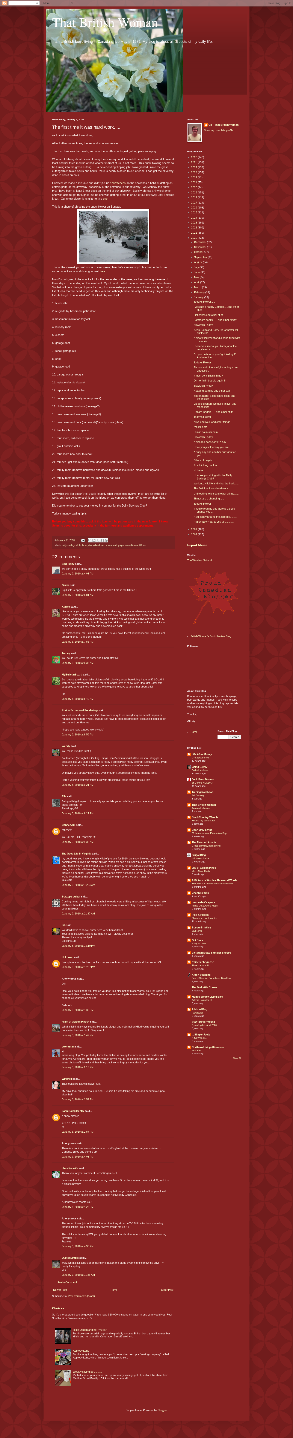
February (199, 292)
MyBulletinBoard (72, 674)
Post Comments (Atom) (81, 1296)
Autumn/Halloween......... (204, 808)
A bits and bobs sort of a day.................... (216, 442)
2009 (194, 529)
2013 (194, 222)
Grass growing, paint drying (206, 845)
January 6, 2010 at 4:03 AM (78, 573)
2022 (194, 177)
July (196, 267)
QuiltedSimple (70, 1257)
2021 (194, 182)
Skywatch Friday (203, 324)
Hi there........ (201, 470)
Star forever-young (203, 1021)
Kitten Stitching (201, 974)
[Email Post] (83, 540)
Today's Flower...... (204, 301)
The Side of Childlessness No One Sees (213, 883)
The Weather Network (200, 560)
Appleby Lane (81, 1350)
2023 (194, 172)
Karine (66, 606)
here (102, 271)
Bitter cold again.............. (208, 460)
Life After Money (202, 754)
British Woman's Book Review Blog (210, 636)
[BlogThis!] (94, 540)
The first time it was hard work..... (212, 488)
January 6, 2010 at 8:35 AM (78, 663)
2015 (194, 212)
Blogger (162, 1410)
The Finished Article (204, 842)
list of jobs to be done (93, 545)
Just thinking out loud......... (209, 465)
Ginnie (65, 585)
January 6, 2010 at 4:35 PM (78, 1246)
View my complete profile (218, 130)
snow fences (118, 183)
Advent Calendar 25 (202, 1000)
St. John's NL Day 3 (202, 782)
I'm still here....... (203, 427)
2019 (194, 192)
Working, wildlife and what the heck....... (216, 483)
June (197, 272)
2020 (194, 187)
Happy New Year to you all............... (214, 521)
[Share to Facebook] (102, 540)
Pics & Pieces (200, 914)
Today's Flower (202, 362)
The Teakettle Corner (204, 987)
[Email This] (90, 540)
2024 (194, 167)
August (198, 262)
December (200, 242)
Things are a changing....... (209, 498)
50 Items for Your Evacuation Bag (209, 833)
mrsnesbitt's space (203, 902)
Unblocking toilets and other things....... (216, 493)
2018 (194, 197)
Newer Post (60, 1289)
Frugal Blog (199, 855)
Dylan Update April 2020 (204, 1025)
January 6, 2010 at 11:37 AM (78, 913)
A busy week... (199, 1038)
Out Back (197, 940)
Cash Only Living (202, 830)
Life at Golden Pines (204, 867)
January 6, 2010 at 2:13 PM (78, 1067)
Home (114, 1289)
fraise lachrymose (203, 962)
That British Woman (105, 22)
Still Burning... (199, 795)
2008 (194, 534)
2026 (194, 157)
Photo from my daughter (204, 918)
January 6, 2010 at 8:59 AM (78, 734)
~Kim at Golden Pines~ (75, 1021)
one (105, 198)
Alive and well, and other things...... (214, 422)
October (199, 252)
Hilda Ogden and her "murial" (90, 1329)
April (197, 282)
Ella (64, 796)
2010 (194, 237)
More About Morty (201, 871)
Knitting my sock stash (203, 820)
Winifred (67, 1078)
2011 (194, 232)
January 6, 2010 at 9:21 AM (78, 784)
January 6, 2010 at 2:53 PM (78, 1099)
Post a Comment (67, 1282)
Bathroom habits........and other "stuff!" (215, 320)
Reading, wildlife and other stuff (212, 390)
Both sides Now (200, 770)
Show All (237, 1058)
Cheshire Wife (200, 892)
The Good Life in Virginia (76, 853)
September (201, 257)
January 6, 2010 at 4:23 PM (78, 1206)
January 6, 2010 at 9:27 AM (78, 813)
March (198, 287)
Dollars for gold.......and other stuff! (213, 411)
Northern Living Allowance (208, 1047)
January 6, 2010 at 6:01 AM (78, 595)
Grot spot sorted (200, 757)
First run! (196, 1050)
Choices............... (64, 1308)
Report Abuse (197, 545)
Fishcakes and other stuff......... (211, 315)
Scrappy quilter (71, 896)
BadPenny (68, 563)
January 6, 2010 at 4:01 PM (78, 1156)
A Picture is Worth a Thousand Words (214, 880)
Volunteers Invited (201, 858)
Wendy (66, 746)
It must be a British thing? (208, 375)
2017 (194, 202)
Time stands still (200, 965)
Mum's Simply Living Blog (207, 996)
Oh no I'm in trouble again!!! (209, 380)
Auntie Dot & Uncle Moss (205, 905)
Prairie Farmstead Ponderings (80, 710)
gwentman (68, 1046)
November (200, 247)
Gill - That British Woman (223, 124)
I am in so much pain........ (208, 432)
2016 (194, 207)
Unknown (67, 957)
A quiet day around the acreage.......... (215, 516)
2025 (194, 162)
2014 (194, 217)
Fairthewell (197, 1012)
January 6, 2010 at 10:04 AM (78, 885)
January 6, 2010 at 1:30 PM (78, 1010)
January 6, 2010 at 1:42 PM (78, 1035)
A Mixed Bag (199, 1009)
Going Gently (199, 767)
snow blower (131, 545)
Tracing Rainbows (202, 792)
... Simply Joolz (201, 1034)
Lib (63, 925)
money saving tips (114, 545)
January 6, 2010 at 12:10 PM (78, 945)
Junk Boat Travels (203, 779)
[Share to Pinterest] (106, 540)
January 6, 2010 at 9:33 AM (78, 842)
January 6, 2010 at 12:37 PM (78, 967)
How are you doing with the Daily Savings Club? (213, 477)
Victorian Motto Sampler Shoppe (211, 952)
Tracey (66, 653)
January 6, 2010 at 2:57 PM (78, 1131)
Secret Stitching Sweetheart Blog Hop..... (213, 978)
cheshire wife (70, 1168)
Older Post (167, 1289)
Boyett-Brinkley (201, 927)
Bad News (197, 931)
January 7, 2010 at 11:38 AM (78, 1274)
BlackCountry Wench (205, 817)
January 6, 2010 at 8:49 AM (78, 698)
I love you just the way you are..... (213, 447)
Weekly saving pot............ (87, 1371)
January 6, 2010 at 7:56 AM (78, 641)
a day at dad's (199, 943)
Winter (142, 545)
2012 (194, 227)
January (199, 297)
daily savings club (71, 545)
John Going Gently (73, 1111)
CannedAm (69, 825)
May (197, 277)
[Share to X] (98, 540)
